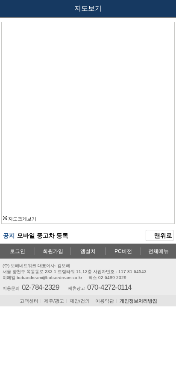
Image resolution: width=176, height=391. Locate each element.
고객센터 (29, 300)
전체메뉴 (158, 251)
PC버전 (123, 251)
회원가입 (53, 251)
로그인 (17, 251)
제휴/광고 (54, 300)
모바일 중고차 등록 (42, 235)
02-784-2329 (40, 287)
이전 (13, 8)
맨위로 (162, 235)
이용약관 (104, 300)
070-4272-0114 (109, 287)
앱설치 (88, 251)
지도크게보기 (21, 218)
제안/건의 (80, 300)
